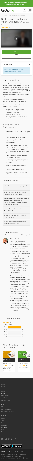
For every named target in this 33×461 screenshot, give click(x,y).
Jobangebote (5, 389)
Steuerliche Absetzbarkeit (8, 458)
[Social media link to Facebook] (2, 439)
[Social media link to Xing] (15, 439)
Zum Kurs (17, 51)
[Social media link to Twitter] (5, 439)
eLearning (4, 425)
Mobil (2, 432)
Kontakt (3, 391)
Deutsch (27, 458)
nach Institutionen (6, 398)
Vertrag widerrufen (17, 456)
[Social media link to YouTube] (12, 439)
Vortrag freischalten (16, 57)
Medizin (3, 418)
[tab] (16, 187)
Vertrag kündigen (6, 456)
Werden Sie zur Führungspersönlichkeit (14, 15)
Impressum (19, 458)
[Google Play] (16, 446)
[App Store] (6, 446)
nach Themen (5, 395)
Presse (3, 386)
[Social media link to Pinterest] (9, 439)
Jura (2, 420)
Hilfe (2, 429)
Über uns (3, 384)
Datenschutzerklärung (7, 454)
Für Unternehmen (6, 407)
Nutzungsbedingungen (20, 454)
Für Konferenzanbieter (7, 411)
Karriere (3, 423)
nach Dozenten (5, 400)
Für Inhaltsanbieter (6, 409)
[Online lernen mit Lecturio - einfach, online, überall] (7, 10)
